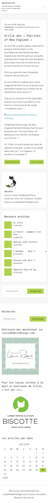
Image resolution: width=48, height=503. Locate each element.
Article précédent (12, 162)
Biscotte (21, 24)
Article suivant (36, 162)
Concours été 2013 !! (24, 260)
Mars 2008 (8, 30)
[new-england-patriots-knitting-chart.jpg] (24, 116)
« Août (5, 478)
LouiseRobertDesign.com (15, 494)
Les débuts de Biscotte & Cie (27, 27)
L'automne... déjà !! (24, 251)
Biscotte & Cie (8, 3)
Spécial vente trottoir (25, 242)
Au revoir (18, 223)
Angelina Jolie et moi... (26, 269)
